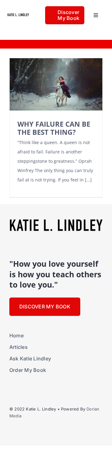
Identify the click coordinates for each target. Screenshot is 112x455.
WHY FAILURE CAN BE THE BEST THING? (53, 128)
